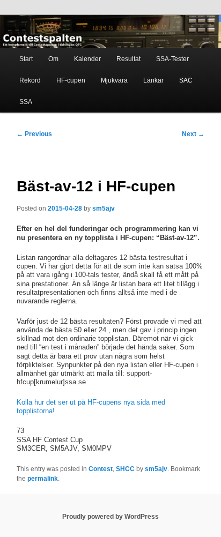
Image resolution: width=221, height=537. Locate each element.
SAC (186, 80)
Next (193, 134)
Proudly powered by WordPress (110, 516)
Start (26, 59)
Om (53, 59)
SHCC (125, 469)
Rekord (30, 80)
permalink (42, 478)
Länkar (153, 80)
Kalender (87, 59)
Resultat (128, 59)
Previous (34, 134)
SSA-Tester (172, 59)
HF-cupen (70, 80)
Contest (101, 469)
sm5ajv (103, 208)
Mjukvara (114, 80)
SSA (25, 102)
